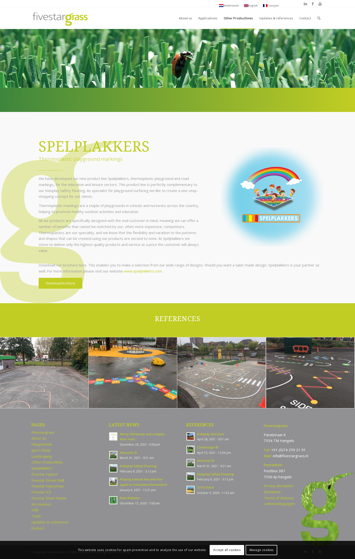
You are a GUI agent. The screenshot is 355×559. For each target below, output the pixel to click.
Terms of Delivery (279, 497)
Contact (37, 528)
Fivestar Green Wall (47, 480)
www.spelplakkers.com (143, 271)
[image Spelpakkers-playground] (221, 372)
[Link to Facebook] (312, 3)
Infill (34, 510)
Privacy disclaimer (278, 485)
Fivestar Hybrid (44, 474)
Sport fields (41, 450)
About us (38, 438)
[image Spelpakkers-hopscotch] (133, 372)
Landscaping (41, 456)
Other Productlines (47, 462)
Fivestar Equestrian (47, 486)
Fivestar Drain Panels (49, 498)
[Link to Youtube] (320, 3)
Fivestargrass (42, 432)
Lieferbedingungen (279, 503)
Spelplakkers (41, 468)
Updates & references (50, 522)
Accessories (41, 504)
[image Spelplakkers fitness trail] (310, 372)
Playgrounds (41, 444)
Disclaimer (272, 491)
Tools (36, 516)
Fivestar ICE (41, 492)
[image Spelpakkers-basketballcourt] (44, 372)
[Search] (319, 18)
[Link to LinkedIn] (305, 3)
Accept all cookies (227, 550)
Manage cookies (261, 550)
